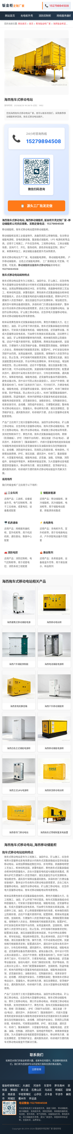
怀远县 (32, 1098)
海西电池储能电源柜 (54, 664)
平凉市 (59, 1094)
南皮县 (11, 1094)
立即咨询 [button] (36, 1069)
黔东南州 (59, 1085)
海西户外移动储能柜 (54, 706)
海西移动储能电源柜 (54, 748)
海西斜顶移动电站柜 (54, 790)
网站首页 (22, 23)
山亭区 (37, 1094)
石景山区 (36, 1089)
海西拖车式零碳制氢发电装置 (54, 832)
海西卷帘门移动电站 (18, 832)
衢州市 (22, 1098)
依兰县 (24, 1089)
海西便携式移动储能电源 (18, 622)
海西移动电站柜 (54, 622)
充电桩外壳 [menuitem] (27, 15)
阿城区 (11, 1098)
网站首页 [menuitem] (10, 15)
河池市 (37, 1085)
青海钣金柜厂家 (43, 23)
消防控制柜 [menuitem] (45, 15)
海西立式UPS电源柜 (19, 790)
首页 (31, 23)
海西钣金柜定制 (60, 23)
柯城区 (59, 1089)
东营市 (47, 1085)
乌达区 (48, 1089)
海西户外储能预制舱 (18, 664)
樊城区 (14, 1089)
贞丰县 (48, 1094)
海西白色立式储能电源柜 (18, 748)
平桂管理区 (24, 1094)
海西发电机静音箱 (18, 706)
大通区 (26, 1085)
